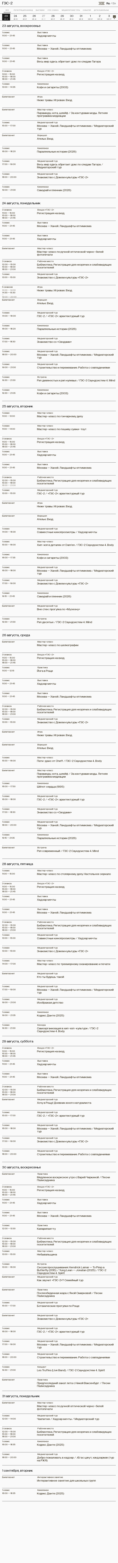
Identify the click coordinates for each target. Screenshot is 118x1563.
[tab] (7, 10)
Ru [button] (108, 3)
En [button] (114, 3)
